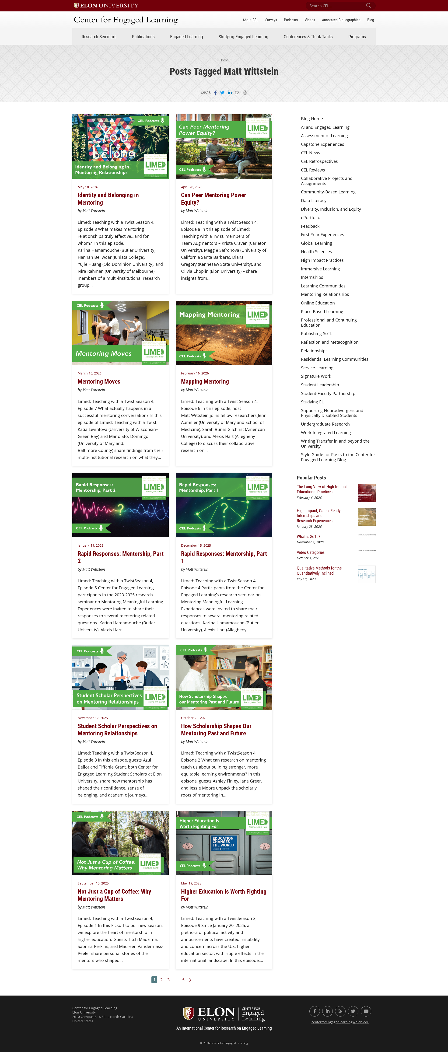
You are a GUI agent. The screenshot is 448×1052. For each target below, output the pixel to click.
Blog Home (312, 118)
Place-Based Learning (322, 311)
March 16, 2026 (90, 373)
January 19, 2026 (90, 545)
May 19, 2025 (191, 883)
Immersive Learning (320, 269)
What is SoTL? (308, 536)
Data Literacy (313, 200)
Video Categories (311, 552)
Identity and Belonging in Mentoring (108, 198)
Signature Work (316, 376)
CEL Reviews (313, 170)
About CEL (250, 19)
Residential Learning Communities (334, 359)
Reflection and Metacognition (330, 342)
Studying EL (312, 402)
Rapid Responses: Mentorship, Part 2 (121, 557)
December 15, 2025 (196, 545)
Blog (370, 19)
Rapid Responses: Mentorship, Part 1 (224, 557)
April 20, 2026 (191, 187)
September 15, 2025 (93, 883)
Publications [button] (143, 36)
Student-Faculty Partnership (328, 393)
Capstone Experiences (322, 144)
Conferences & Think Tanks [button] (308, 36)
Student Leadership (320, 385)
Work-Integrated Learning (326, 432)
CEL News (310, 152)
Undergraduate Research (325, 424)
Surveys (271, 19)
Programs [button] (357, 36)
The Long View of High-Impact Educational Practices (322, 489)
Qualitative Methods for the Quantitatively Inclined (319, 570)
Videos (310, 19)
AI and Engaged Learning (325, 127)
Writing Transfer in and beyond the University (335, 443)
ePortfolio (310, 217)
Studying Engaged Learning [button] (243, 36)
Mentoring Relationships (325, 294)
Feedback (310, 226)
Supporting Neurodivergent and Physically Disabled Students (332, 413)
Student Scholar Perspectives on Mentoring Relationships (117, 729)
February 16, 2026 (195, 373)
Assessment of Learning (324, 135)
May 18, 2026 (88, 187)
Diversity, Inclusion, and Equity (331, 209)
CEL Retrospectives (319, 161)
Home (224, 60)
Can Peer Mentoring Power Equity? (213, 198)
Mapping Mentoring (205, 381)
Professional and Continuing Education (329, 322)
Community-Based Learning (328, 192)
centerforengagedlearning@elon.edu (340, 1022)
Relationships (314, 350)
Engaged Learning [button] (186, 36)
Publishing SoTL (316, 333)
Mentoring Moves (99, 381)
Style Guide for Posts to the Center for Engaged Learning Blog (338, 457)
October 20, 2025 (194, 718)
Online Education (318, 303)
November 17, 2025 (93, 718)
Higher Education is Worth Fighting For (223, 894)
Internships (312, 277)
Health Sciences (316, 251)
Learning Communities (323, 286)
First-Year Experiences (322, 234)
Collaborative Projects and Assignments (327, 180)
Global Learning (316, 243)
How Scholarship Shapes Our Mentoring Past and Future (216, 729)
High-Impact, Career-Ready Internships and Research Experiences (319, 515)
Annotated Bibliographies (341, 19)
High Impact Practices (322, 260)
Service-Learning (317, 367)
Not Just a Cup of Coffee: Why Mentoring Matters (114, 894)
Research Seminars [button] (99, 36)
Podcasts (291, 19)
